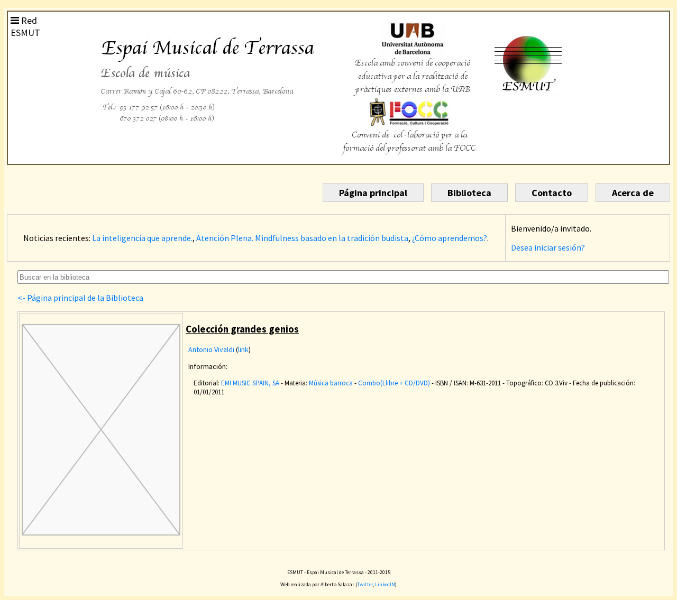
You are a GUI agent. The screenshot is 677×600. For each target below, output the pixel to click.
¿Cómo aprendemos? (449, 238)
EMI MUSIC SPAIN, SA (250, 383)
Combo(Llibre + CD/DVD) (394, 383)
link (243, 349)
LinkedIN (385, 584)
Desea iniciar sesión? (548, 247)
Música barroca (331, 383)
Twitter (365, 584)
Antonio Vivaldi (211, 349)
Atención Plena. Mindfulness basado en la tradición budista (302, 238)
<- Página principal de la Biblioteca (80, 297)
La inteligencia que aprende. (142, 238)
